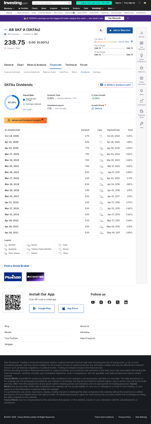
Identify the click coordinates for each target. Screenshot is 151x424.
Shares (9, 13)
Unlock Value (123, 42)
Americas (105, 13)
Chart (20, 64)
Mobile (8, 332)
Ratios (74, 72)
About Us (84, 326)
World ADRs (82, 13)
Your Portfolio (11, 338)
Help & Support (87, 338)
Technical (71, 64)
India (34, 13)
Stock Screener (23, 13)
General (8, 64)
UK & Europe (116, 13)
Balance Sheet (49, 72)
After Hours (58, 13)
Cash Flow (63, 72)
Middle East (129, 13)
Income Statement (32, 72)
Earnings (97, 72)
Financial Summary (12, 72)
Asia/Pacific (140, 13)
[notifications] (139, 2)
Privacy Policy (125, 417)
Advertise (85, 332)
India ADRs (94, 13)
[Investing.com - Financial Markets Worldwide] (15, 3)
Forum (83, 64)
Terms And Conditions (104, 417)
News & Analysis (36, 64)
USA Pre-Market (44, 13)
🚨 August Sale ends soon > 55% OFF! (94, 3)
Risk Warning (141, 417)
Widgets (9, 344)
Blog (7, 326)
